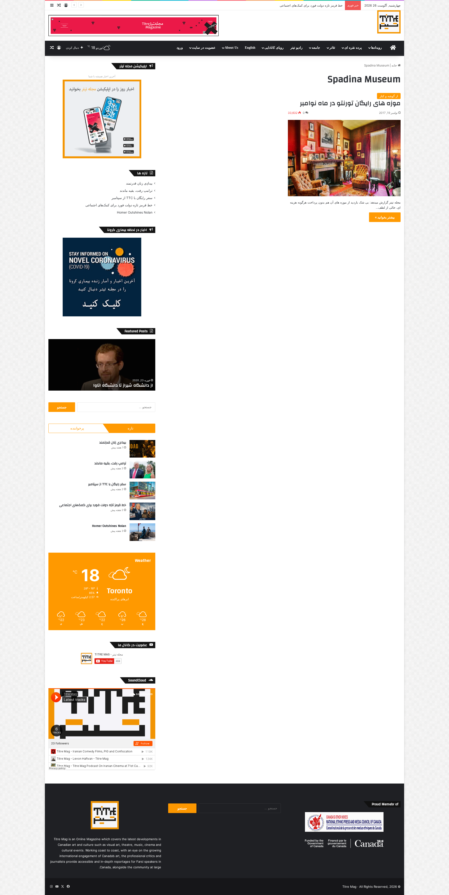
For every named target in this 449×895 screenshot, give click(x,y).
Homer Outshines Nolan (325, 5)
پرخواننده (77, 428)
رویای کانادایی (274, 47)
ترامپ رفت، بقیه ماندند (136, 190)
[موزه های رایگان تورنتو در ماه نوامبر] (344, 158)
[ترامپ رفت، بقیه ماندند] (142, 469)
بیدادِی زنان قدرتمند (139, 183)
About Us (231, 47)
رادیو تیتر (296, 47)
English (250, 47)
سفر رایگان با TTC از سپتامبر (132, 198)
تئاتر (332, 47)
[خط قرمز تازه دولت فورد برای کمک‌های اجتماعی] (142, 511)
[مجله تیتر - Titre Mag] (389, 21)
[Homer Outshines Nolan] (142, 532)
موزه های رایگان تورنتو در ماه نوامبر (350, 103)
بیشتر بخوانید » (385, 217)
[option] (101, 365)
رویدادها (376, 47)
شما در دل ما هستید (134, 385)
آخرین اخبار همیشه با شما (101, 76)
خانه (394, 65)
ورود (180, 47)
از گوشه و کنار (389, 96)
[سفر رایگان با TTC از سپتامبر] (142, 490)
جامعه (316, 47)
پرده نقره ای (353, 47)
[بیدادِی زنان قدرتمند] (142, 449)
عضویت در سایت (203, 47)
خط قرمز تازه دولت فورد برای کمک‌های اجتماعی (118, 205)
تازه (130, 428)
